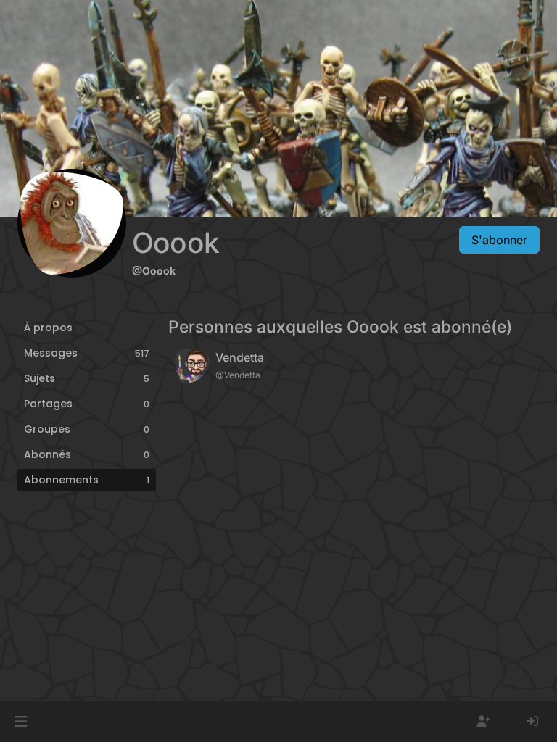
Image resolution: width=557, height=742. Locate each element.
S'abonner (499, 240)
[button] (21, 721)
